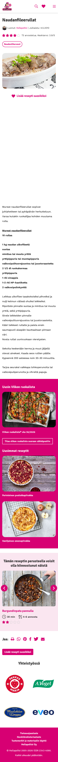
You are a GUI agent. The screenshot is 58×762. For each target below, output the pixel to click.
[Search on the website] (36, 6)
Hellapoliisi (21, 28)
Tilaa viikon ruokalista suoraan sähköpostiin (27, 441)
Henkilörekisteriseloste (29, 737)
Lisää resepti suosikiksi (17, 652)
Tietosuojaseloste (29, 733)
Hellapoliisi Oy (29, 744)
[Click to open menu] (54, 6)
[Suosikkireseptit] (43, 6)
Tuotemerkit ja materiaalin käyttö (29, 740)
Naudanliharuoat (12, 44)
